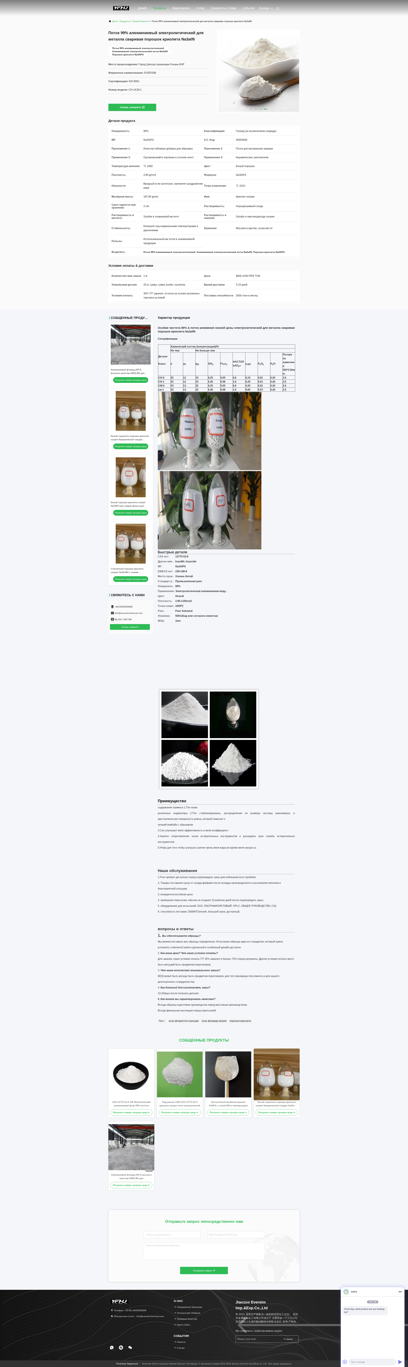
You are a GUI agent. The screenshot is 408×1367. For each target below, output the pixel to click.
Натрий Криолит (140, 21)
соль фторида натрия (214, 1021)
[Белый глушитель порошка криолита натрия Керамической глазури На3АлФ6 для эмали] (277, 1074)
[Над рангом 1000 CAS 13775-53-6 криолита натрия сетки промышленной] (180, 1074)
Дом (114, 21)
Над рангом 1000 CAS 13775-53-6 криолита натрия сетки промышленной (179, 1104)
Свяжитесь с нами (223, 8)
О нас (200, 8)
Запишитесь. (291, 1339)
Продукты (159, 8)
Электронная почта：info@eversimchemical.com (138, 1316)
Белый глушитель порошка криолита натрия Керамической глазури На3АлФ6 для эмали (130, 439)
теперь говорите (130, 107)
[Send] (400, 1361)
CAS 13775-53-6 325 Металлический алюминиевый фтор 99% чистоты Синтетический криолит (131, 1104)
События (248, 8)
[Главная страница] (121, 8)
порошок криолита (240, 1021)
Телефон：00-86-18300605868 (129, 1310)
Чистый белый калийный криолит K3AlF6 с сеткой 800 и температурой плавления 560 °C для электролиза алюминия (228, 1104)
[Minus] (400, 1292)
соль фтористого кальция (184, 1021)
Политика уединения (127, 1363)
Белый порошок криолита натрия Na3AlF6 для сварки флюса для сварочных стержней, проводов (128, 506)
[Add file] (345, 1361)
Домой (142, 8)
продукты (124, 21)
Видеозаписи (181, 8)
